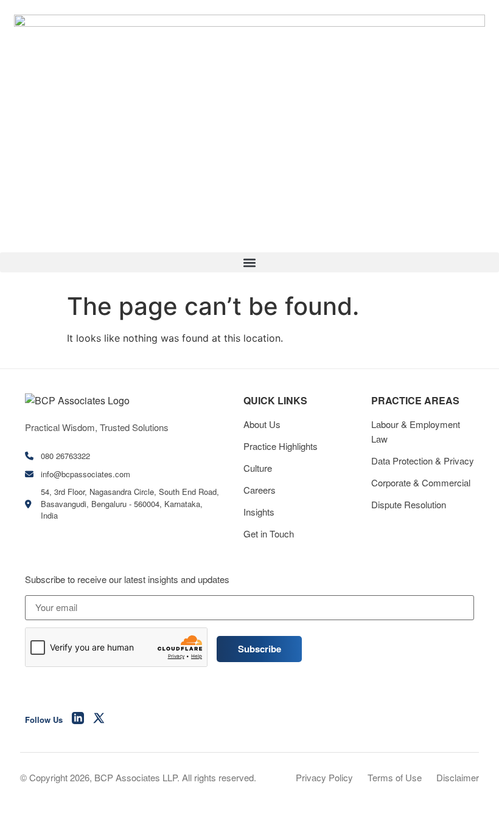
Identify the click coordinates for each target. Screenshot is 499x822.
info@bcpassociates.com (85, 474)
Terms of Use (395, 777)
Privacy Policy (324, 777)
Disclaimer (457, 777)
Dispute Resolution (408, 504)
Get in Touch (268, 533)
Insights (258, 511)
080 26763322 (65, 455)
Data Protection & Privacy (422, 460)
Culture (257, 467)
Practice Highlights (280, 446)
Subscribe (259, 648)
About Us (262, 424)
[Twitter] (99, 720)
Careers (259, 489)
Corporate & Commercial (420, 482)
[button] (249, 262)
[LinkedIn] (78, 720)
